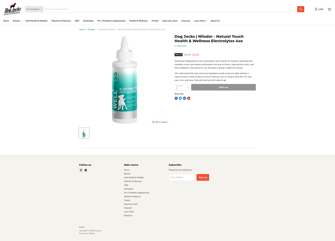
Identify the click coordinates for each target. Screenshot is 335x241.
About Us (215, 20)
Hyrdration (88, 20)
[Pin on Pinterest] (188, 98)
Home (6, 20)
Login (320, 9)
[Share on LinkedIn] (184, 98)
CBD (77, 20)
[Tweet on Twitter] (180, 98)
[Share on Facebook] (176, 98)
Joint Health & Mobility (36, 20)
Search (81, 227)
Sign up (203, 177)
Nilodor (91, 29)
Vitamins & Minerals (61, 20)
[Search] (300, 9)
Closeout (186, 20)
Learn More (200, 20)
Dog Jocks (182, 45)
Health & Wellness (138, 20)
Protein (155, 20)
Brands (16, 20)
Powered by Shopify (87, 233)
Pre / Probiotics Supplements (111, 20)
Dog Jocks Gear (170, 20)
